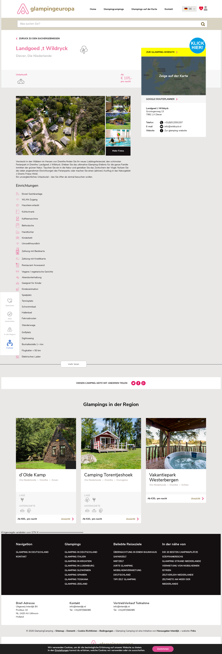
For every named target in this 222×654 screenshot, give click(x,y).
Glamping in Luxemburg (79, 565)
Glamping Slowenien (78, 570)
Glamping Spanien (76, 574)
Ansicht (65, 519)
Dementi (70, 630)
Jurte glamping (123, 565)
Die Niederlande (28, 480)
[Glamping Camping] (45, 9)
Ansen (55, 480)
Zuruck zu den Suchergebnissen (39, 38)
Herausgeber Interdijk (168, 630)
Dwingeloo (122, 480)
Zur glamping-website (160, 52)
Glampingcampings (114, 9)
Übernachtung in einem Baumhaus (135, 552)
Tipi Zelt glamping (124, 579)
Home (93, 9)
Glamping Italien (75, 556)
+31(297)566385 (82, 610)
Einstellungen (62, 650)
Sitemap (59, 630)
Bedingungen (106, 630)
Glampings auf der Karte (144, 9)
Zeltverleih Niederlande (178, 574)
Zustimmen (163, 648)
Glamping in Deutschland (32, 552)
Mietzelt (118, 561)
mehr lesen (73, 364)
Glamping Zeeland (76, 583)
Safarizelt (120, 556)
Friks (193, 630)
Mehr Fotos (118, 150)
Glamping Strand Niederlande (181, 561)
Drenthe (44, 480)
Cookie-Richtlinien (87, 630)
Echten (185, 484)
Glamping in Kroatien (78, 561)
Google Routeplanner (160, 99)
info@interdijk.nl (78, 606)
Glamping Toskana (76, 579)
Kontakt (169, 9)
